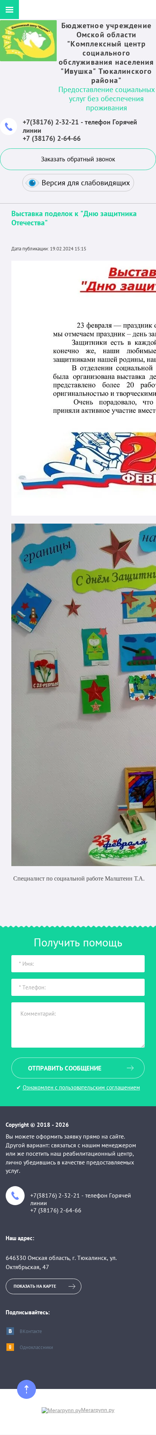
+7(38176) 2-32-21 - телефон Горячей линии (80, 126)
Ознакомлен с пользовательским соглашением (81, 1087)
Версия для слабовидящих (86, 183)
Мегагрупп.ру (97, 1410)
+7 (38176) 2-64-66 (52, 138)
